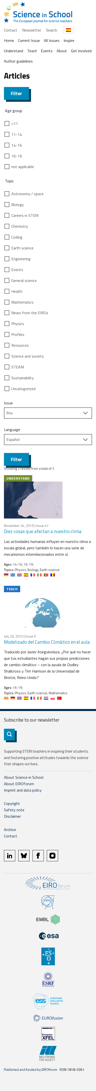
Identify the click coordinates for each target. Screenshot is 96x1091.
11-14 (16, 134)
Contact (10, 30)
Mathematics (22, 302)
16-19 (16, 156)
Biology (17, 205)
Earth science (22, 248)
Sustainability (22, 378)
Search (51, 30)
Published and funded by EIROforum (30, 1069)
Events (47, 51)
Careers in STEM (24, 215)
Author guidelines (18, 61)
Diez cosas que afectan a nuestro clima (42, 531)
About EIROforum (19, 784)
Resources (20, 345)
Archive (10, 829)
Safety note (14, 810)
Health (16, 291)
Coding (16, 237)
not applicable (22, 167)
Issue (8, 403)
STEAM (17, 367)
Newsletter (31, 30)
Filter (16, 93)
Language (12, 430)
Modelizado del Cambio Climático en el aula (47, 641)
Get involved (81, 51)
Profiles (17, 334)
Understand (13, 51)
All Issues (52, 40)
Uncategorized (23, 389)
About (62, 51)
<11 (14, 123)
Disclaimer (12, 816)
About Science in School (23, 777)
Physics (17, 324)
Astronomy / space (27, 194)
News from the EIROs (29, 313)
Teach (32, 51)
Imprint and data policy (23, 790)
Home (9, 40)
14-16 (16, 145)
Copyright (12, 803)
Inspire (69, 40)
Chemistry (19, 226)
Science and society (27, 356)
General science (24, 280)
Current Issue (29, 40)
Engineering (21, 259)
